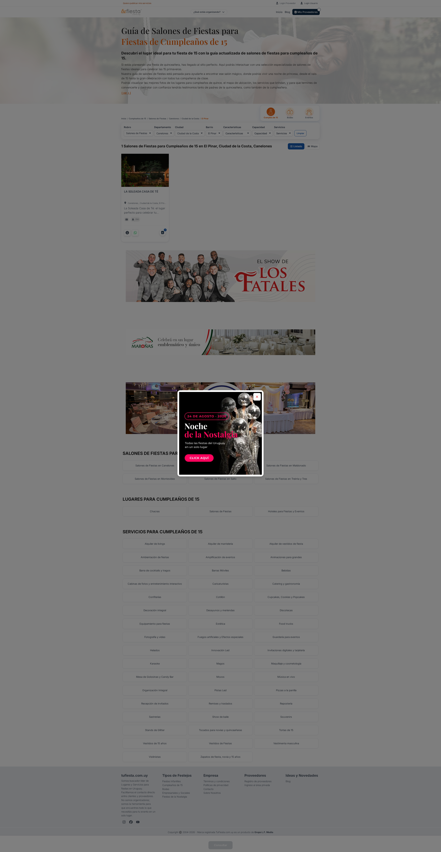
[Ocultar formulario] (257, 397)
